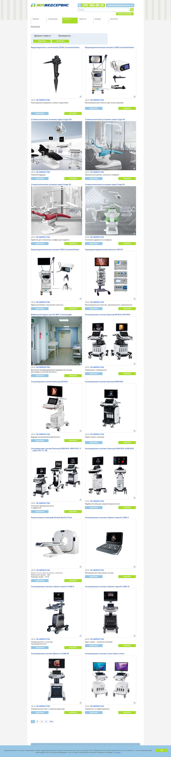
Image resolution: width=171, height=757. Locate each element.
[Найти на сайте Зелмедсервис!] (131, 9)
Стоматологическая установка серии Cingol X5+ (51, 119)
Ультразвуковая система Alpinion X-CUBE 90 (50, 654)
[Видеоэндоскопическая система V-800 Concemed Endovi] (80, 299)
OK (162, 750)
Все (51, 721)
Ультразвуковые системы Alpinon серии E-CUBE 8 (52, 587)
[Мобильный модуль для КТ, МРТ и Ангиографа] (80, 364)
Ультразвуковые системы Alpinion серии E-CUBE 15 (107, 587)
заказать (73, 113)
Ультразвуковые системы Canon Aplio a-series (104, 654)
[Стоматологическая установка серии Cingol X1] (134, 234)
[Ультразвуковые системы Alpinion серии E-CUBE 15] (134, 636)
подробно (39, 113)
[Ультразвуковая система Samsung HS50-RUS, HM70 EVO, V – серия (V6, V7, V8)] (80, 500)
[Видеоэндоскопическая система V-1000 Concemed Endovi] (134, 97)
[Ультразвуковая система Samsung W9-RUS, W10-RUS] (134, 364)
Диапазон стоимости (42, 36)
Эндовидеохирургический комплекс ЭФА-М (104, 250)
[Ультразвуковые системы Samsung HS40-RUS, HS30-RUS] (134, 498)
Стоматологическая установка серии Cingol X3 (51, 184)
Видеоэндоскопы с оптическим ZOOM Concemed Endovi (55, 47)
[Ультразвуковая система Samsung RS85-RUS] (134, 431)
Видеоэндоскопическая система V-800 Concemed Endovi (55, 250)
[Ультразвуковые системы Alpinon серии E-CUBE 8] (80, 636)
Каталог (68, 19)
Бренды (98, 19)
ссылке (117, 752)
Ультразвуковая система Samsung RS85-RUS (104, 382)
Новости (82, 19)
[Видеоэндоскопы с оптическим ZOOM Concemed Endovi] (80, 97)
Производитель (64, 36)
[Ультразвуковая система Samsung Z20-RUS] (80, 431)
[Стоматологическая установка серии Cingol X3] (80, 234)
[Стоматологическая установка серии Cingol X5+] (80, 169)
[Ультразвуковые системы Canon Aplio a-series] (134, 703)
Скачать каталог (125, 14)
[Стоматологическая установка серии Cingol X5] (134, 169)
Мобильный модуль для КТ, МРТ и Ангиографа (51, 315)
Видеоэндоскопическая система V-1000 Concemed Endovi (109, 47)
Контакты (114, 19)
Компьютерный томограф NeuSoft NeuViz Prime (51, 517)
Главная (35, 19)
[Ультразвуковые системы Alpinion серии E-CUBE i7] (134, 567)
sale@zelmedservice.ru (120, 5)
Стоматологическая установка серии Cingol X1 (105, 184)
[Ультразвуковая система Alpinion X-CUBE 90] (80, 703)
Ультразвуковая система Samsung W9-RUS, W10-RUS (107, 315)
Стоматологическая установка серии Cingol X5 (105, 119)
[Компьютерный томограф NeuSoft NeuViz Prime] (80, 567)
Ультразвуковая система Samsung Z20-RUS (49, 382)
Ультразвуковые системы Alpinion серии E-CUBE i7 (107, 517)
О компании (52, 19)
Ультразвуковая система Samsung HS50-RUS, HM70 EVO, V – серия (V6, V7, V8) (56, 449)
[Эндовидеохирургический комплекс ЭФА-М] (134, 299)
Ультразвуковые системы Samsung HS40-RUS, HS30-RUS (109, 448)
